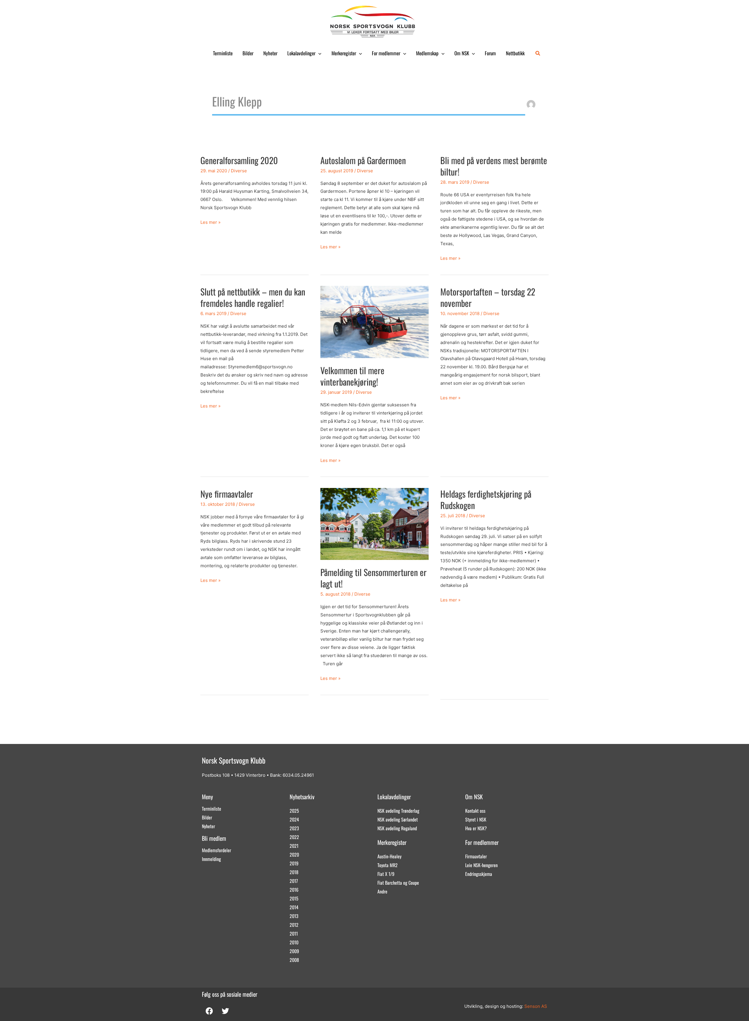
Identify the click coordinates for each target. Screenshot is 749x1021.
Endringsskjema (478, 873)
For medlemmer (386, 53)
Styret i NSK (475, 819)
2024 (294, 819)
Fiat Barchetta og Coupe (398, 882)
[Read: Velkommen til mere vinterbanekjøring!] (374, 321)
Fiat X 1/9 (385, 873)
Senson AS (535, 1006)
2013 (294, 915)
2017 (294, 880)
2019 (294, 863)
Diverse (239, 170)
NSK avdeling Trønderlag (398, 810)
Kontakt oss (475, 810)
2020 (294, 854)
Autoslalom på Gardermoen (363, 160)
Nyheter (270, 53)
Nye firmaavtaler (226, 493)
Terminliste (223, 53)
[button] (318, 53)
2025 (294, 810)
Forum (490, 53)
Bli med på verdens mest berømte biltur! (493, 166)
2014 (294, 907)
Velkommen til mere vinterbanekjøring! (352, 376)
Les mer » (210, 221)
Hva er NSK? (476, 828)
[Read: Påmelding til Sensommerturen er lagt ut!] (374, 523)
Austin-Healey (389, 856)
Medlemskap (427, 53)
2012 (294, 924)
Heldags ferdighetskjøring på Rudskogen (485, 499)
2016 (294, 889)
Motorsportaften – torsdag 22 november (487, 297)
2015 (294, 898)
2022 (294, 836)
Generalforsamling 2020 (239, 160)
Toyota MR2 (387, 865)
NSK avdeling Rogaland (397, 828)
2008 (294, 959)
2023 (294, 828)
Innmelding (211, 858)
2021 (294, 845)
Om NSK (461, 53)
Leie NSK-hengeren (481, 865)
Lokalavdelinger (301, 53)
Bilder (248, 53)
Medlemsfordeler (216, 850)
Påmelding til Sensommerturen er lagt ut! (373, 577)
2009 (294, 951)
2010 (294, 942)
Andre (382, 891)
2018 (294, 872)
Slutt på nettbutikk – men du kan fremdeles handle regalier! (252, 297)
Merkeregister (343, 53)
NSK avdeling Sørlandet (397, 819)
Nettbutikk (515, 53)
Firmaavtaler (476, 856)
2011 (294, 933)
